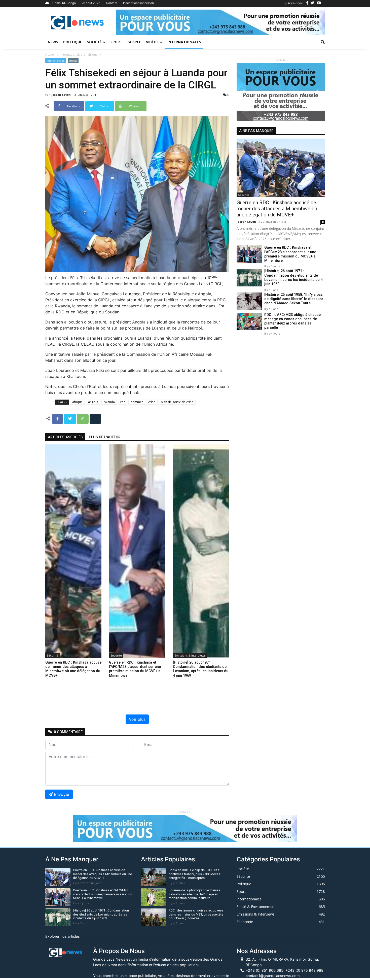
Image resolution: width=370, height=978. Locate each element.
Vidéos (152, 42)
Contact (111, 3)
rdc (122, 402)
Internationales (184, 42)
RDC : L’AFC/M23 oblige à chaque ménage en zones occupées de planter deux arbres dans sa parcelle (292, 321)
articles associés (65, 437)
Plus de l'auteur (105, 437)
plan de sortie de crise (177, 402)
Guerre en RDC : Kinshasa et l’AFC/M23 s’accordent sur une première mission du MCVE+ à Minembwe (290, 254)
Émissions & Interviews (189, 655)
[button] (131, 22)
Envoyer (61, 794)
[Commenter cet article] (95, 418)
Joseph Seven (61, 94)
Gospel (134, 42)
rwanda (109, 402)
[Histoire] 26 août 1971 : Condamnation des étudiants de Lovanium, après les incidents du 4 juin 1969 (293, 277)
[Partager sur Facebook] (58, 418)
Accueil (50, 54)
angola (93, 402)
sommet (137, 402)
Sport (116, 42)
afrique (92, 54)
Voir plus (137, 719)
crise (151, 402)
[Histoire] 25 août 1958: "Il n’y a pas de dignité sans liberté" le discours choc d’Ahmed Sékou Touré (293, 299)
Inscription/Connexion (138, 3)
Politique (72, 42)
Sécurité (52, 655)
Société (94, 42)
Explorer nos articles (62, 936)
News (53, 42)
